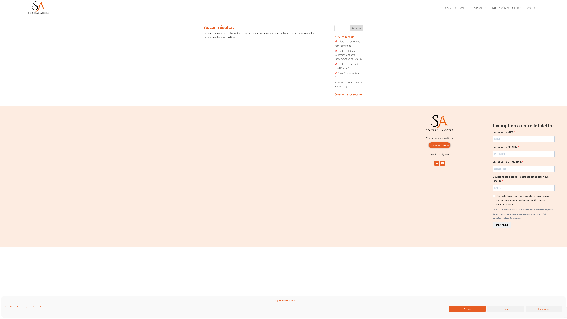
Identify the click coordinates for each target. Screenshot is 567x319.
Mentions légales (439, 154)
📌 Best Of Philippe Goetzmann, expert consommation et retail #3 (348, 55)
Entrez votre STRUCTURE (507, 162)
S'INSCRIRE (502, 225)
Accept (467, 308)
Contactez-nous (438, 145)
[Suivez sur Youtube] (442, 163)
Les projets (478, 8)
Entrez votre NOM (503, 132)
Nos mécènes (500, 8)
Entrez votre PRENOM (505, 147)
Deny (505, 308)
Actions (460, 8)
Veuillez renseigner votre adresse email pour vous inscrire (521, 178)
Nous (445, 8)
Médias (516, 8)
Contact (533, 8)
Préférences (544, 308)
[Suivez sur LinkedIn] (436, 163)
